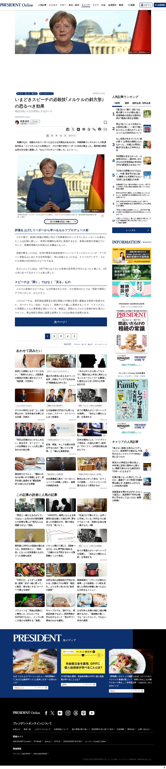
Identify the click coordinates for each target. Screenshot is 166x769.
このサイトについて (42, 729)
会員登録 (161, 5)
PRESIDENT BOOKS (72, 741)
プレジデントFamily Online (95, 741)
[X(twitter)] (52, 713)
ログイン (147, 5)
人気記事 (42, 5)
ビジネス (53, 5)
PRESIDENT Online (22, 117)
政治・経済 (74, 5)
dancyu (48, 741)
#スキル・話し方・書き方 (27, 94)
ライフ (96, 5)
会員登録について (61, 729)
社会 (103, 5)
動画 (121, 5)
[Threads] (76, 713)
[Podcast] (83, 713)
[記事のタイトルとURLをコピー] (94, 129)
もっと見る (131, 230)
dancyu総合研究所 (40, 754)
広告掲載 (120, 729)
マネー (63, 5)
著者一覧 (27, 729)
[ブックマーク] (105, 122)
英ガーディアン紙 (25, 269)
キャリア (86, 5)
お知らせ (16, 729)
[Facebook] (46, 713)
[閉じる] (164, 767)
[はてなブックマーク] (60, 713)
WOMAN (37, 741)
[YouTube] (91, 713)
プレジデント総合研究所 (21, 754)
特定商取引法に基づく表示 (102, 729)
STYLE (57, 741)
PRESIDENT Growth (21, 741)
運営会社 (131, 729)
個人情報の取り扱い (80, 729)
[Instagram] (68, 713)
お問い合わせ (143, 729)
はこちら (132, 365)
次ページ (72, 136)
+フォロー (35, 121)
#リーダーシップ (46, 94)
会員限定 (112, 5)
